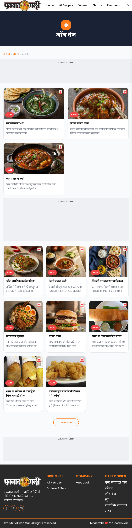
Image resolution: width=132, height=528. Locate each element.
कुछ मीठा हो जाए (116, 483)
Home (50, 5)
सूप (107, 500)
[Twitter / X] (14, 508)
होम (8, 53)
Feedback (113, 5)
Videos (82, 5)
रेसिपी (16, 53)
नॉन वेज (110, 494)
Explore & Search (58, 488)
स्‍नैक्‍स (109, 488)
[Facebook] (6, 508)
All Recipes (66, 5)
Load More (66, 422)
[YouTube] (21, 508)
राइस (108, 511)
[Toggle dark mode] (128, 5)
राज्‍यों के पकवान (116, 505)
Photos (97, 5)
